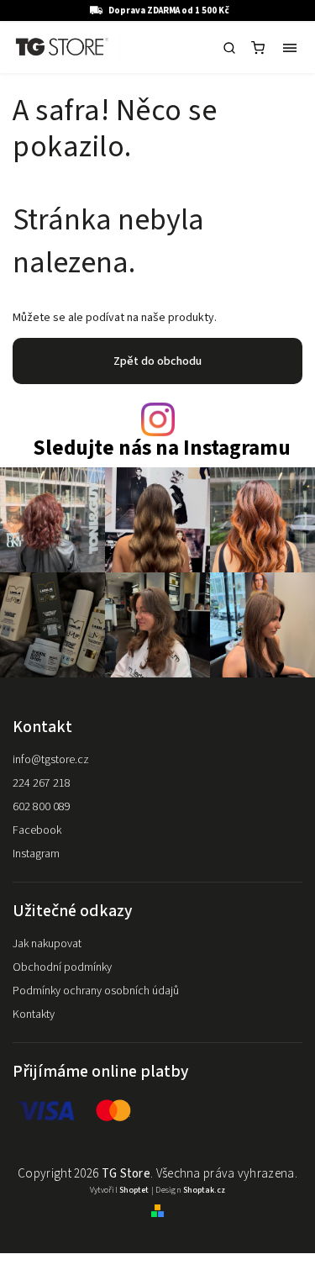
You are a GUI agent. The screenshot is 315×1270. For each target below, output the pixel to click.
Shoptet (134, 1190)
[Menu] (290, 48)
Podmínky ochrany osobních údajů (96, 991)
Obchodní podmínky (62, 967)
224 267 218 (42, 783)
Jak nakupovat (47, 943)
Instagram (36, 854)
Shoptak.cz (204, 1190)
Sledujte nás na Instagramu (162, 448)
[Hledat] (229, 48)
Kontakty (34, 1014)
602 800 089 (42, 806)
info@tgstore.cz (51, 759)
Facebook (37, 830)
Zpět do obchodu (157, 361)
